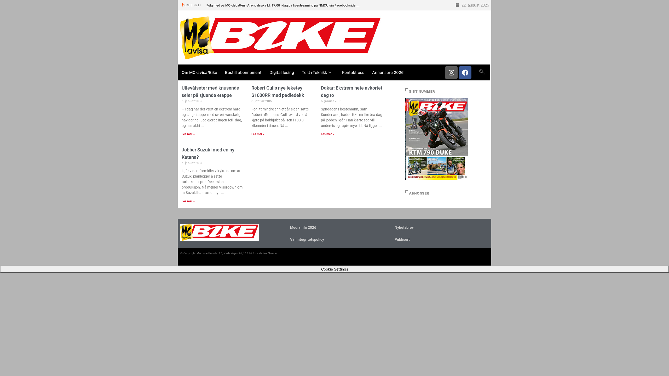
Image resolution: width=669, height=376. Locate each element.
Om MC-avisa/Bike (199, 72)
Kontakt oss (353, 72)
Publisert (402, 239)
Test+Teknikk (314, 72)
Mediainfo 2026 (303, 227)
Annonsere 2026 (388, 72)
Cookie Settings (334, 269)
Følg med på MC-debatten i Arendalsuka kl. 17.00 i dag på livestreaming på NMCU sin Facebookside (280, 5)
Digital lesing (281, 72)
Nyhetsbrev (404, 227)
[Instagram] (451, 72)
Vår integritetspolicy (307, 239)
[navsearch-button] (481, 72)
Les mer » (188, 134)
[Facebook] (465, 72)
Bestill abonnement (243, 72)
